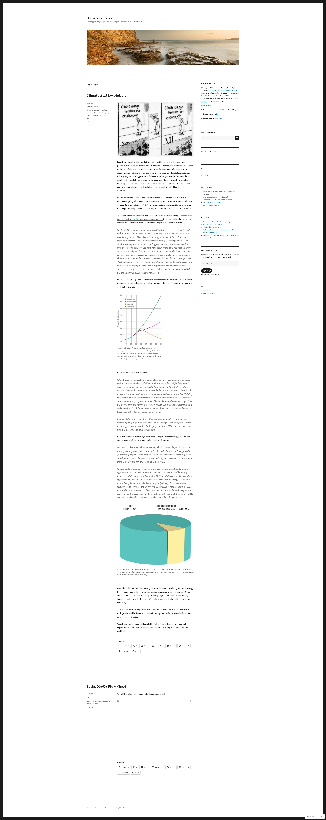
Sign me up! (207, 271)
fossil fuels (94, 113)
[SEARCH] (237, 138)
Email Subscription (209, 250)
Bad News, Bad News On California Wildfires (218, 200)
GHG (99, 113)
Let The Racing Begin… (211, 205)
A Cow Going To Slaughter (212, 225)
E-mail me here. (206, 106)
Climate (89, 107)
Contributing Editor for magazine (223, 91)
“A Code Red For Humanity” (213, 202)
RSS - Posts (207, 291)
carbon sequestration (94, 110)
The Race (204, 101)
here (237, 110)
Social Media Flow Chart (106, 686)
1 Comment (91, 122)
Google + (105, 113)
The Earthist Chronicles (100, 18)
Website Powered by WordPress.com (118, 808)
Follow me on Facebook (211, 151)
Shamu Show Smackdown (212, 227)
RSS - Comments (209, 294)
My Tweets (204, 175)
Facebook (90, 701)
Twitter (95, 704)
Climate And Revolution (106, 96)
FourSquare (98, 701)
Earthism (95, 107)
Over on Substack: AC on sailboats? (215, 197)
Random (89, 697)
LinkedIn (89, 704)
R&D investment (92, 116)
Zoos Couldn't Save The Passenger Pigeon (217, 222)
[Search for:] (218, 138)
